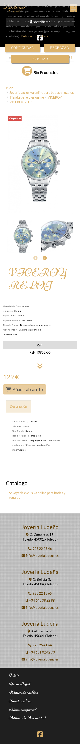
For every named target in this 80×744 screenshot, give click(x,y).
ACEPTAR (40, 59)
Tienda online (20, 701)
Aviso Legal (19, 684)
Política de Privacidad (27, 718)
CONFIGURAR (22, 48)
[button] (44, 258)
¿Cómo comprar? (22, 709)
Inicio (14, 675)
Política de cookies (34, 36)
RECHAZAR (59, 48)
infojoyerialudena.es (42, 556)
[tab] (18, 406)
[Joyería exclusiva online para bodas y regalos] (10, 493)
